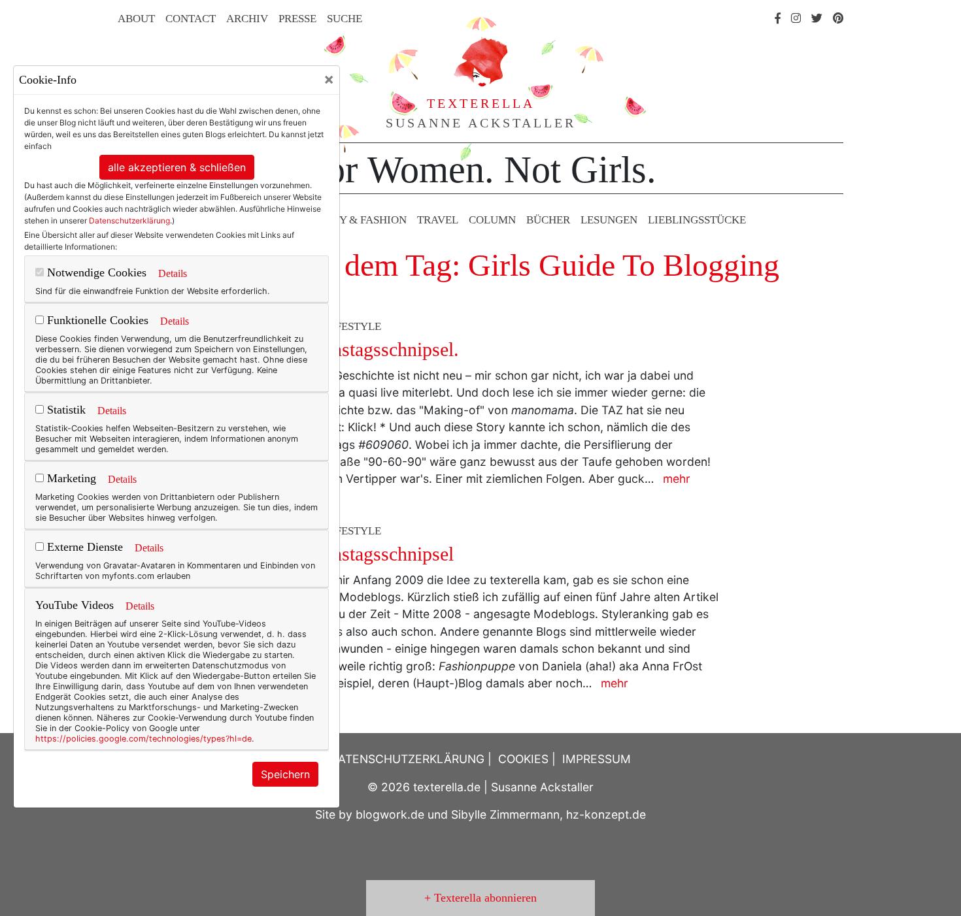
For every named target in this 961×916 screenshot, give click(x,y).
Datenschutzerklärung (129, 220)
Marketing (70, 478)
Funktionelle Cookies (96, 320)
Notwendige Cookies (95, 272)
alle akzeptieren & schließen (177, 167)
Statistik (65, 409)
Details (172, 273)
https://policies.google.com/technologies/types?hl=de (143, 739)
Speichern (285, 774)
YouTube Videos (74, 605)
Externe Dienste (83, 546)
